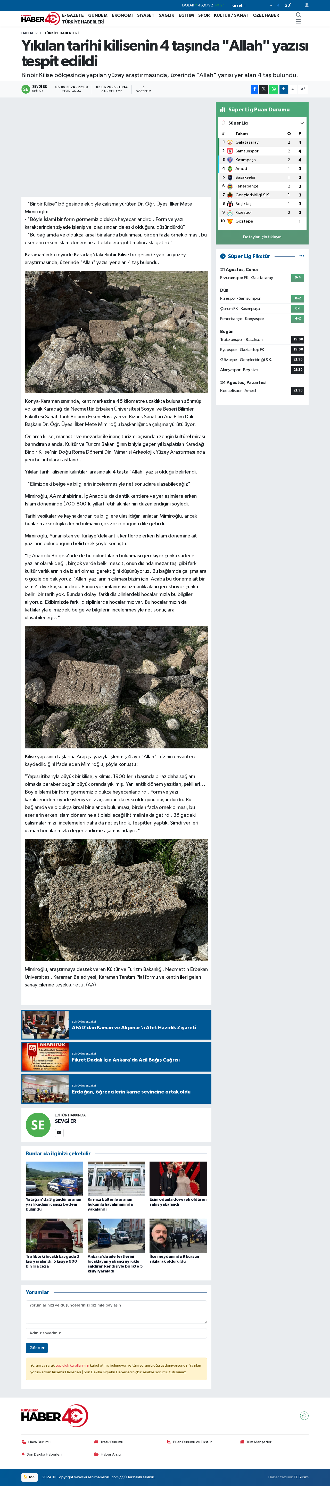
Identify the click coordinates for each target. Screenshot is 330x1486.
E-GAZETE (73, 15)
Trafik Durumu (111, 1442)
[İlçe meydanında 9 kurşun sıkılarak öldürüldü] (178, 1236)
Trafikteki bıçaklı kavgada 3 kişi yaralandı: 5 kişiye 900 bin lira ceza (52, 1261)
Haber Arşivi (111, 1454)
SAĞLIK (166, 15)
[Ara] (299, 15)
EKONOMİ (122, 15)
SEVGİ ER (65, 1121)
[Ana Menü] (298, 22)
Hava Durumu (39, 1442)
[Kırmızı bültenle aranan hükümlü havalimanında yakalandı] (116, 1178)
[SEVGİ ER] (38, 1125)
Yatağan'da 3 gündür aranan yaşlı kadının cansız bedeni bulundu (53, 1204)
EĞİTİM (186, 15)
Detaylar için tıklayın (262, 237)
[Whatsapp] (304, 1415)
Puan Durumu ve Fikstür (192, 1442)
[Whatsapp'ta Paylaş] (273, 89)
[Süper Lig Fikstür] (301, 256)
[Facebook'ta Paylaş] (254, 89)
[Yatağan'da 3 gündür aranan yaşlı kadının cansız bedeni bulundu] (54, 1178)
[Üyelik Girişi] (304, 5)
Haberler (29, 33)
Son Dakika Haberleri (44, 1454)
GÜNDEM (98, 15)
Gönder (37, 1348)
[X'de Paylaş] (263, 89)
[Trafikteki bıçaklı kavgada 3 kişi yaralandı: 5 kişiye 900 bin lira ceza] (54, 1236)
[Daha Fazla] (283, 89)
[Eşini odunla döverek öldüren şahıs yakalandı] (178, 1178)
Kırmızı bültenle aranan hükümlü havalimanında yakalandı (110, 1204)
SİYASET (145, 15)
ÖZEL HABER (266, 15)
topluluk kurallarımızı (72, 1365)
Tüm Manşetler (258, 1442)
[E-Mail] (59, 1133)
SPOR (204, 15)
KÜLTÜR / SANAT (231, 15)
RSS (31, 1477)
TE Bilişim (301, 1477)
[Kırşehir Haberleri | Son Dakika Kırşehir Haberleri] (40, 18)
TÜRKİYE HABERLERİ (83, 22)
